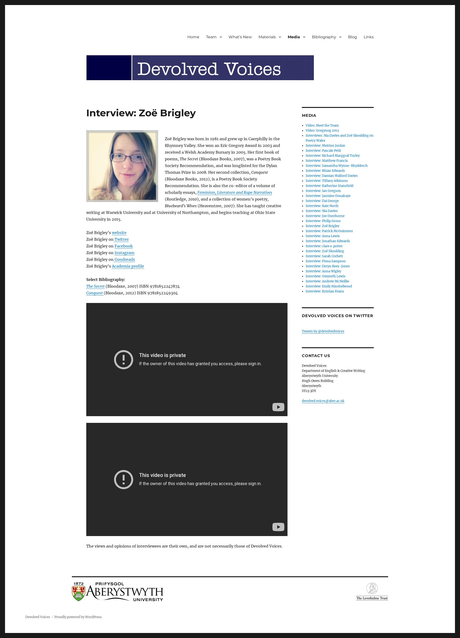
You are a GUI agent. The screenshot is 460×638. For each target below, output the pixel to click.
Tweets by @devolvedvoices (323, 331)
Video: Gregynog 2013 (322, 131)
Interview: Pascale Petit (323, 151)
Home (193, 37)
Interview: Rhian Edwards (325, 171)
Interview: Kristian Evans (325, 291)
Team (211, 37)
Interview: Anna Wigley (323, 271)
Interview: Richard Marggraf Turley (333, 156)
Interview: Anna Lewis (323, 236)
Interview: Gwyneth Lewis (325, 276)
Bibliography (324, 37)
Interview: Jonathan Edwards (328, 241)
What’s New (240, 37)
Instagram (124, 252)
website (119, 232)
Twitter (121, 239)
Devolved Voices (37, 617)
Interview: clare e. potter (324, 246)
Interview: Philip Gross (323, 221)
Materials (267, 37)
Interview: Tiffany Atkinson (327, 181)
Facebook (124, 246)
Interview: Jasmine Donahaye (328, 196)
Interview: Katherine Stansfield (329, 186)
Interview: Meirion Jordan (325, 146)
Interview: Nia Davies (322, 211)
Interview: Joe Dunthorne (325, 216)
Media (294, 37)
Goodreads (124, 259)
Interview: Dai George (322, 201)
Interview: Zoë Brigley (322, 226)
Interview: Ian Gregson (323, 191)
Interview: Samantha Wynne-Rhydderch (337, 166)
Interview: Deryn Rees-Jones (328, 266)
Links (369, 37)
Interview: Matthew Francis (327, 161)
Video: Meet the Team (322, 125)
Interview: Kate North (322, 206)
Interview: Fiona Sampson (326, 261)
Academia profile (128, 266)
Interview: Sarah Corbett (324, 256)
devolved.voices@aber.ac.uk (323, 401)
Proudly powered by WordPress (78, 617)
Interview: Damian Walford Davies (332, 176)
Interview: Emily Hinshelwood (329, 286)
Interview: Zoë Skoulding (325, 251)
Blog (352, 37)
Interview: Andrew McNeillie (327, 281)
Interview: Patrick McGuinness (329, 231)
